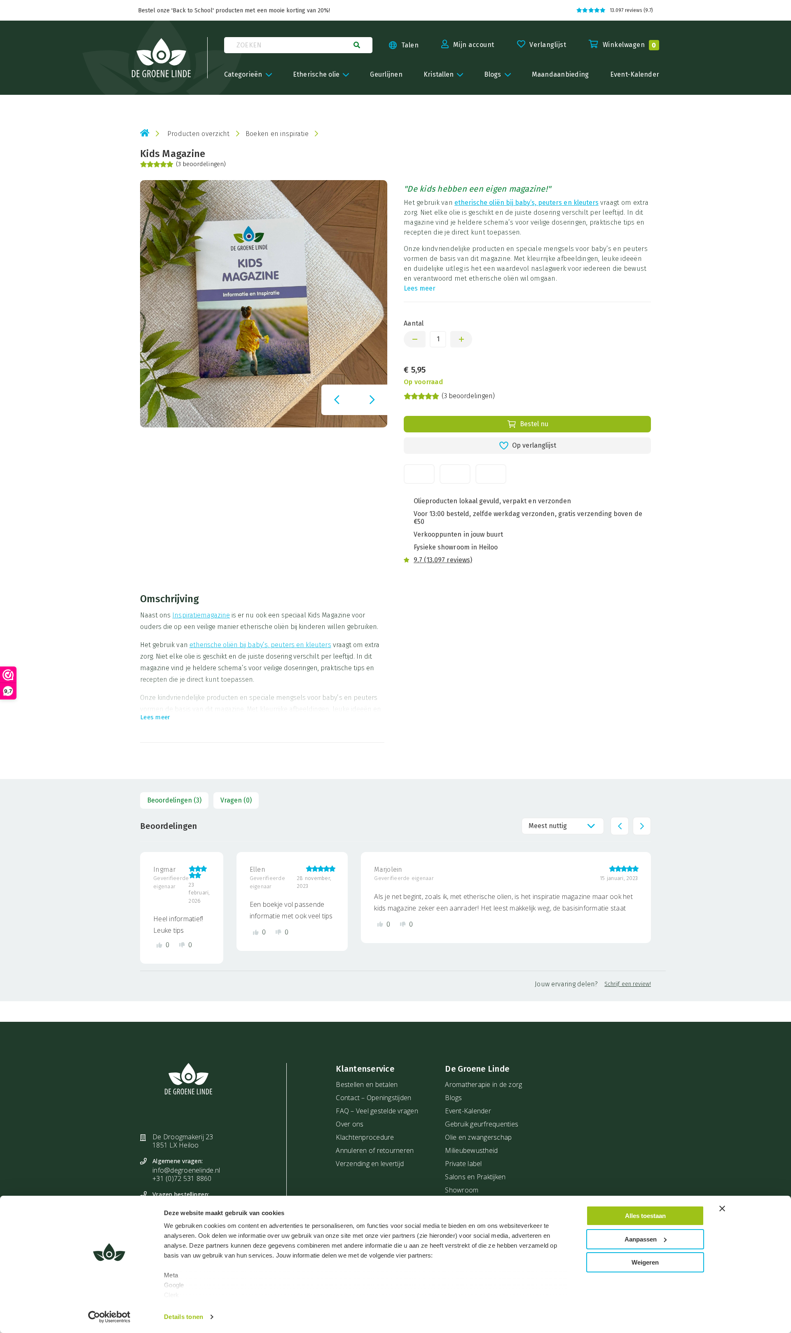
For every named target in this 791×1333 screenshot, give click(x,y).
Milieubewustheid (471, 1150)
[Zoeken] (356, 45)
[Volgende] (372, 400)
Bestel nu (534, 424)
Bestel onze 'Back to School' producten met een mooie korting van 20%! (234, 10)
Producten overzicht (198, 134)
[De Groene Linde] (161, 57)
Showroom (461, 1190)
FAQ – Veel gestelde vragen (377, 1110)
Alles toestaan (645, 1215)
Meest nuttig (548, 826)
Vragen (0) (236, 800)
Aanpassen (641, 1239)
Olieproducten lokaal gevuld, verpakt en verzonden (492, 501)
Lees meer (419, 288)
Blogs (453, 1097)
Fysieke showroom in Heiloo (456, 547)
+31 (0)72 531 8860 (182, 1178)
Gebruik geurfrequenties (481, 1124)
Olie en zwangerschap (478, 1137)
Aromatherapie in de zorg (483, 1084)
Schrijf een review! (627, 984)
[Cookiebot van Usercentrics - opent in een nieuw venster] (109, 1317)
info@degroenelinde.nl (186, 1170)
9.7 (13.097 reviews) (443, 560)
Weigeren (645, 1262)
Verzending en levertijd (370, 1163)
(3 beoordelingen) (201, 164)
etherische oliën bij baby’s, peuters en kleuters (526, 203)
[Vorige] (337, 400)
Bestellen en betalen (367, 1084)
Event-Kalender (468, 1110)
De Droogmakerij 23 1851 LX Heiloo (182, 1141)
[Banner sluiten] (722, 1208)
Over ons (349, 1124)
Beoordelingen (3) (174, 800)
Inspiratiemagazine (201, 615)
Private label (463, 1163)
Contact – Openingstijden (373, 1097)
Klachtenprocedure (365, 1137)
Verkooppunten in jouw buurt (458, 534)
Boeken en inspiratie (277, 134)
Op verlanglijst (534, 445)
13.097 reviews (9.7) (631, 10)
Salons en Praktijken (475, 1176)
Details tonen (183, 1316)
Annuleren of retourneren (375, 1150)
